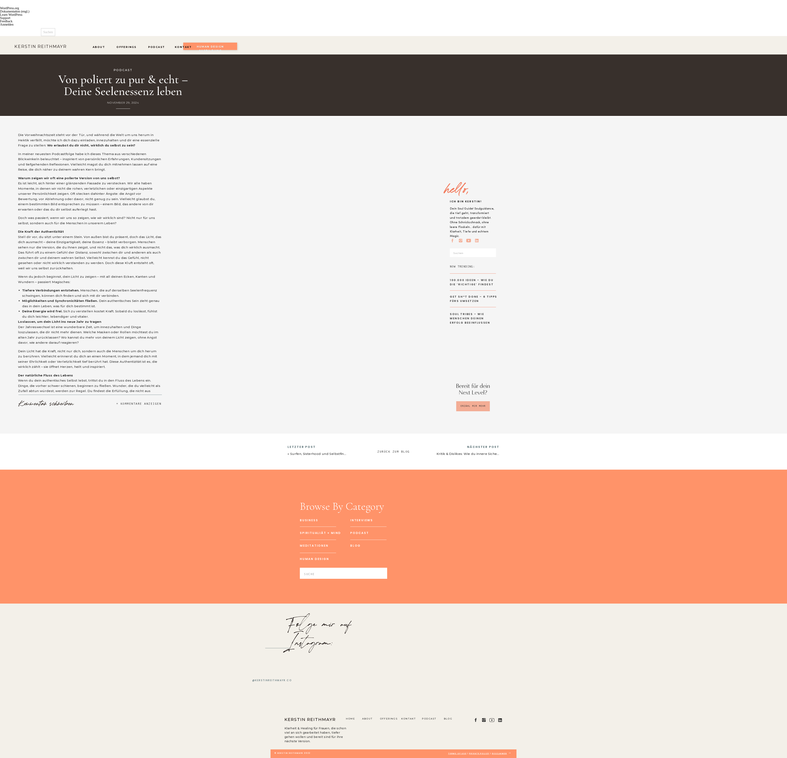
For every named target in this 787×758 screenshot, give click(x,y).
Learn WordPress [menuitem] (11, 14)
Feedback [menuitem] (6, 21)
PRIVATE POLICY (479, 753)
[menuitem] (393, 31)
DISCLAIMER (499, 753)
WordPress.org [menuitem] (9, 8)
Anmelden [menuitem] (7, 24)
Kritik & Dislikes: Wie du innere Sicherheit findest (477, 454)
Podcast (123, 70)
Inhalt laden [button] (28, 550)
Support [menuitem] (5, 18)
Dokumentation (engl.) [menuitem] (14, 11)
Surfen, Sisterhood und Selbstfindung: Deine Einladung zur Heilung (346, 454)
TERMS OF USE (457, 753)
